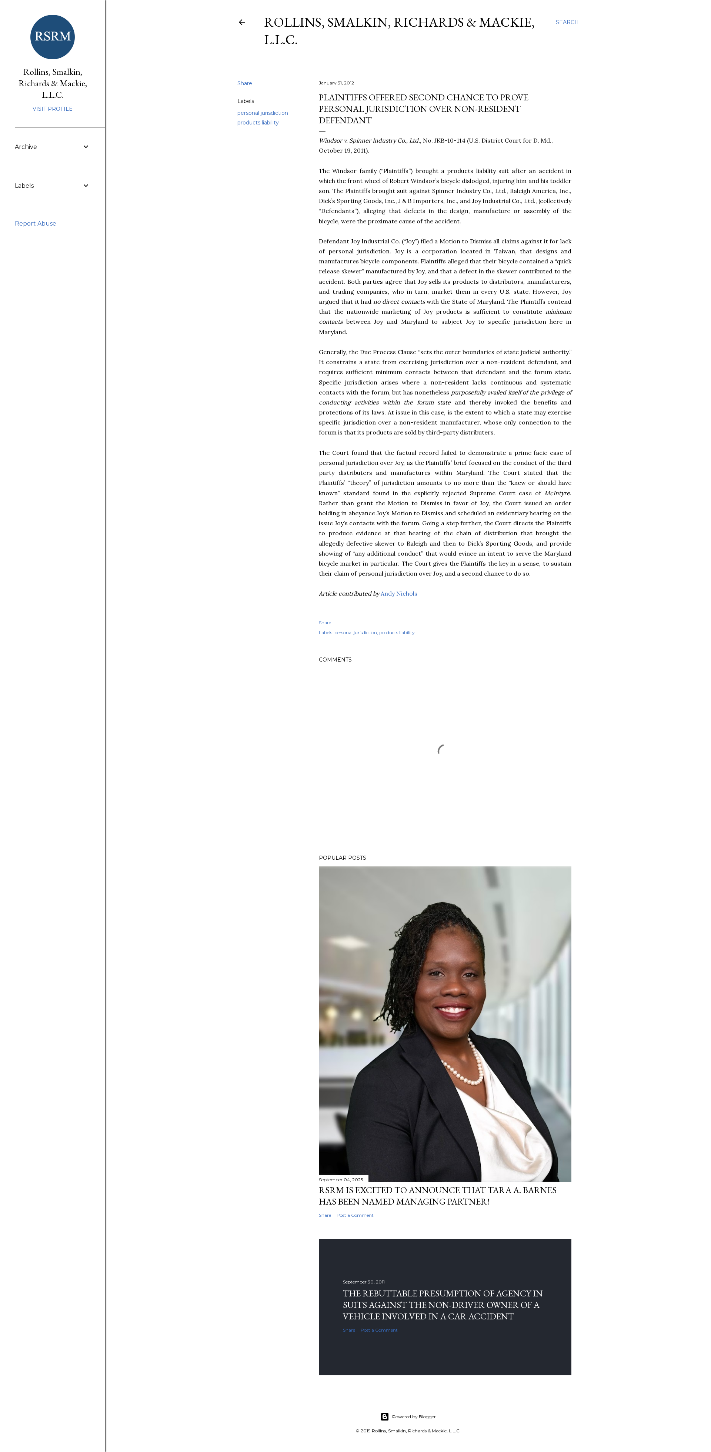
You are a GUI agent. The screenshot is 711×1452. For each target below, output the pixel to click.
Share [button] (244, 83)
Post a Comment (355, 1215)
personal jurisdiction (262, 113)
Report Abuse (35, 223)
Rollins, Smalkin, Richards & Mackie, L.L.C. (53, 83)
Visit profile (53, 109)
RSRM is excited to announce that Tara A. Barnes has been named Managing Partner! (438, 1195)
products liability (258, 122)
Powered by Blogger (414, 1416)
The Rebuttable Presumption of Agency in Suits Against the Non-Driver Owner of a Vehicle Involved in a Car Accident (443, 1305)
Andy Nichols (399, 593)
